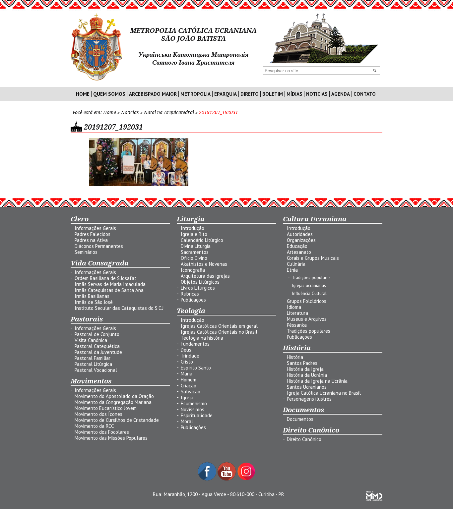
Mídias (294, 94)
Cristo (187, 362)
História (295, 357)
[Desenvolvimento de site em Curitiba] (374, 499)
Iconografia (193, 270)
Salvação (190, 391)
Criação (188, 385)
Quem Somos (109, 94)
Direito (249, 94)
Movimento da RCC (94, 426)
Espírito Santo (196, 368)
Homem (188, 379)
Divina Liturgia (196, 246)
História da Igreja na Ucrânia (317, 381)
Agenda (340, 94)
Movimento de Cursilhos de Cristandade (117, 420)
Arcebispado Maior (153, 94)
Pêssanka (297, 325)
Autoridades (300, 234)
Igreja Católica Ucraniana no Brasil (324, 393)
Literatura (297, 313)
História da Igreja (305, 369)
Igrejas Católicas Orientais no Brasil (219, 332)
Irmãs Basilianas (92, 296)
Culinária (296, 264)
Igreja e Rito (194, 234)
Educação (297, 246)
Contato (365, 94)
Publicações (193, 300)
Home (83, 94)
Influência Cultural (309, 293)
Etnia (292, 270)
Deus (186, 350)
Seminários (86, 252)
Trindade (190, 356)
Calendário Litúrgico (202, 240)
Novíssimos (192, 409)
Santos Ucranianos (307, 387)
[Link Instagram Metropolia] (246, 479)
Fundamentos (195, 344)
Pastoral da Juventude (98, 352)
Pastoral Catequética (97, 346)
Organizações (301, 240)
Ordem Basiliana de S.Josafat (105, 278)
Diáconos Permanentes (99, 246)
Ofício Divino (194, 258)
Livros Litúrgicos (198, 288)
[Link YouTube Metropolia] (227, 479)
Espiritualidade (197, 415)
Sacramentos (195, 252)
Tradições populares (311, 277)
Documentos (300, 419)
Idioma (294, 307)
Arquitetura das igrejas (205, 276)
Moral (187, 421)
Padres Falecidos (92, 234)
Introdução (192, 228)
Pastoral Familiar (92, 358)
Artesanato (299, 252)
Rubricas (190, 294)
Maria (186, 373)
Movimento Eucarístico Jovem (106, 408)
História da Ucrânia (307, 375)
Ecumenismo (194, 403)
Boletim (272, 94)
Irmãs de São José (94, 302)
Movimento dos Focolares (102, 432)
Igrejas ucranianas (309, 285)
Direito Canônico (304, 439)
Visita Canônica (91, 340)
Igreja (187, 397)
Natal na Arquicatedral (169, 112)
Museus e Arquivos (307, 319)
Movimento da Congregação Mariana (113, 402)
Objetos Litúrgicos (200, 282)
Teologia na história (202, 338)
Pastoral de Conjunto (97, 334)
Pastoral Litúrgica (93, 364)
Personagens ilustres (309, 399)
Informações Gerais (95, 228)
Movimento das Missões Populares (111, 438)
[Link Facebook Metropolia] (208, 479)
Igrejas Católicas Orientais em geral (219, 326)
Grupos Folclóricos (306, 301)
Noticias (317, 94)
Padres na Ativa (91, 240)
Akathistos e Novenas (204, 264)
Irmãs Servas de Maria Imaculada (110, 284)
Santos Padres (302, 363)
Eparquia (225, 94)
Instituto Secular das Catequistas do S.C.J (119, 308)
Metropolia (195, 94)
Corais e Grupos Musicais (313, 258)
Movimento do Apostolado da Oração (114, 396)
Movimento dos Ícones (98, 414)
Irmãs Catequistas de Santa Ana (109, 290)
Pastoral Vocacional (96, 370)
